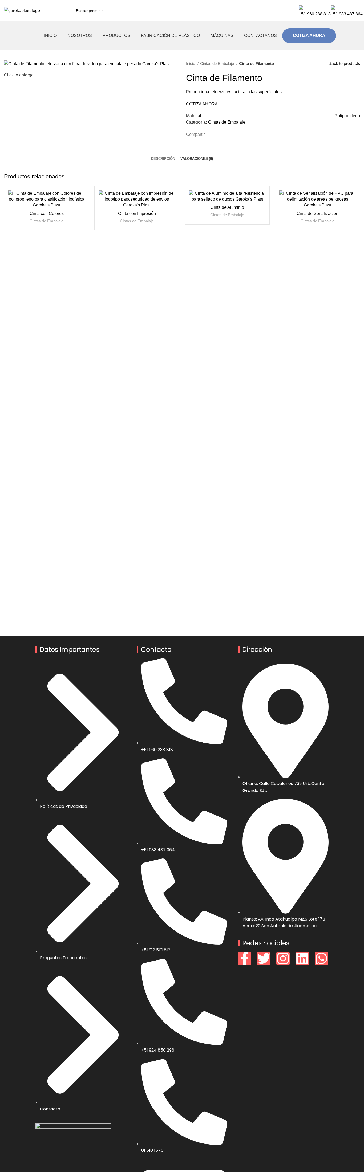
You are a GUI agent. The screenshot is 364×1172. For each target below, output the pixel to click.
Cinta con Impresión (137, 213)
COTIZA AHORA (309, 35)
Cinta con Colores (47, 213)
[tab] (163, 154)
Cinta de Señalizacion (317, 213)
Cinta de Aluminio (227, 207)
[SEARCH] (276, 11)
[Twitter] (263, 958)
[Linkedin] (302, 958)
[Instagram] (283, 958)
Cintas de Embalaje (217, 63)
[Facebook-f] (244, 958)
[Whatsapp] (321, 958)
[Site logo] (22, 10)
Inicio (191, 63)
